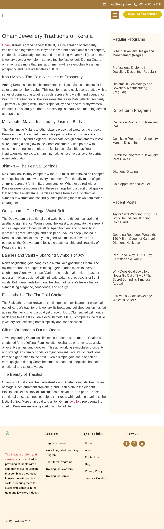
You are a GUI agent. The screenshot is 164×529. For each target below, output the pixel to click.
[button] (115, 15)
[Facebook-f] (126, 444)
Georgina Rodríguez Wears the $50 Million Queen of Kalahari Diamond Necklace (135, 238)
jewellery (75, 401)
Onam (6, 45)
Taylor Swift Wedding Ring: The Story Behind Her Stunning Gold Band (135, 218)
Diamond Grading (125, 171)
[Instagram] (134, 444)
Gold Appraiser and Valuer (131, 184)
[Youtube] (142, 444)
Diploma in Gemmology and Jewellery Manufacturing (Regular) (132, 88)
